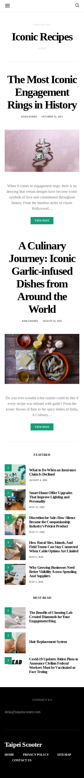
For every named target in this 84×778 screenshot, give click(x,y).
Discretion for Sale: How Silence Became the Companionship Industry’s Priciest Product (52, 522)
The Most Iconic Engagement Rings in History (42, 92)
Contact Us (22, 760)
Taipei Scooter (23, 744)
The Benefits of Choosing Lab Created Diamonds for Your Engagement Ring (50, 617)
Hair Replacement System (48, 642)
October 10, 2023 (52, 116)
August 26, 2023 (52, 321)
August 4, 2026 (38, 480)
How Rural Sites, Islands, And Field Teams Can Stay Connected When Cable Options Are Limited (53, 547)
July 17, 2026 (36, 532)
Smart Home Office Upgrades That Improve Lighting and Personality (50, 497)
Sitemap (64, 754)
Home (9, 754)
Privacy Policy (36, 754)
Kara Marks (29, 116)
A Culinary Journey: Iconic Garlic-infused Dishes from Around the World (42, 277)
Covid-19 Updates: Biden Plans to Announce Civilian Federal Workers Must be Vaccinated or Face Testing (53, 665)
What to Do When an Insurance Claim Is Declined (52, 472)
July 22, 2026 (36, 507)
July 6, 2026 (36, 557)
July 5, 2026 (36, 582)
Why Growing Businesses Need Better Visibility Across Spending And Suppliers (52, 571)
